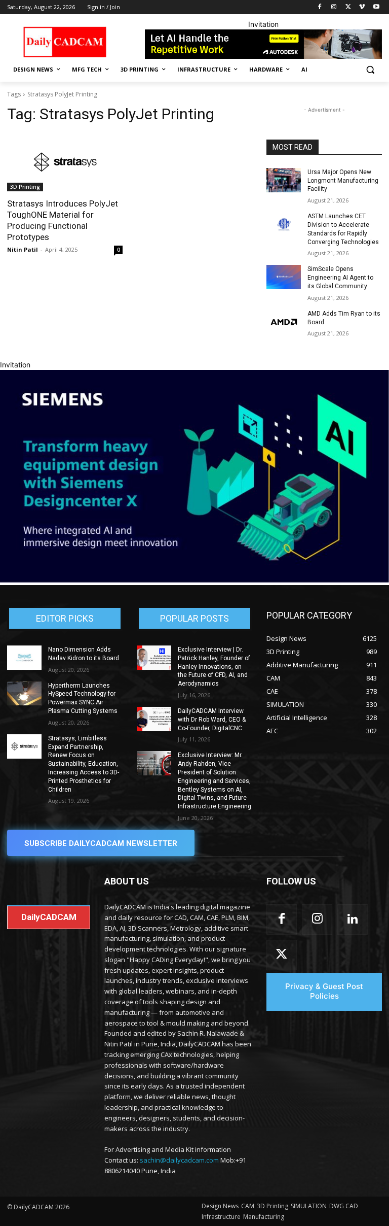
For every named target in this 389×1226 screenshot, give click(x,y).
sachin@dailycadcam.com (179, 1160)
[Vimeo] (362, 7)
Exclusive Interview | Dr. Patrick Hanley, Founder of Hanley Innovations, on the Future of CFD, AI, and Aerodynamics (214, 666)
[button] (370, 70)
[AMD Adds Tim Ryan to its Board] (283, 322)
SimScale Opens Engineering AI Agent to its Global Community (340, 277)
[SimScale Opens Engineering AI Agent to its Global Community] (283, 277)
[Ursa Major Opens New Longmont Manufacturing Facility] (283, 180)
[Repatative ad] (263, 44)
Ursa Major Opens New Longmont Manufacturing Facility (342, 180)
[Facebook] (320, 7)
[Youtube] (376, 7)
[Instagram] (334, 7)
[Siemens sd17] (194, 579)
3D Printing (25, 186)
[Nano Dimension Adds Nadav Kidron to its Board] (24, 657)
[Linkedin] (352, 919)
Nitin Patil (22, 249)
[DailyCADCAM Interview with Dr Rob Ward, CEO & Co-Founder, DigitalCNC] (154, 719)
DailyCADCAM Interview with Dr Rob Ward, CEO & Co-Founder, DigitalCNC (212, 719)
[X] (348, 7)
